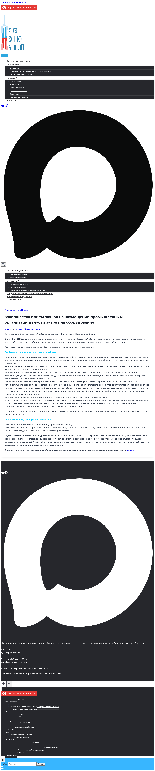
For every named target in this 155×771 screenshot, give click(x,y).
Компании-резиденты (18, 277)
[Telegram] (6, 107)
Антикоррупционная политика (21, 74)
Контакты (11, 100)
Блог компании (15, 81)
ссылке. (131, 450)
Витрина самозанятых (18, 61)
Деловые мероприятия (18, 91)
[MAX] (77, 261)
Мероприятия (14, 300)
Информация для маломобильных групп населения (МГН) (30, 71)
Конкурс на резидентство (19, 274)
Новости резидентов (17, 87)
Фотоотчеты (14, 94)
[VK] (2, 107)
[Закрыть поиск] (3, 760)
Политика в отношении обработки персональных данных (31, 674)
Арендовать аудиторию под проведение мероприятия (29, 290)
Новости (25, 310)
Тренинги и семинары (18, 287)
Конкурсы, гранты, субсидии (20, 97)
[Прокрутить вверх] (3, 684)
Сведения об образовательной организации (30, 293)
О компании (14, 68)
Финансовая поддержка (19, 297)
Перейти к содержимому (14, 2)
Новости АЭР (14, 84)
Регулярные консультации (19, 284)
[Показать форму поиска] (3, 264)
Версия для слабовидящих (21, 7)
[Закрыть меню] (1, 689)
